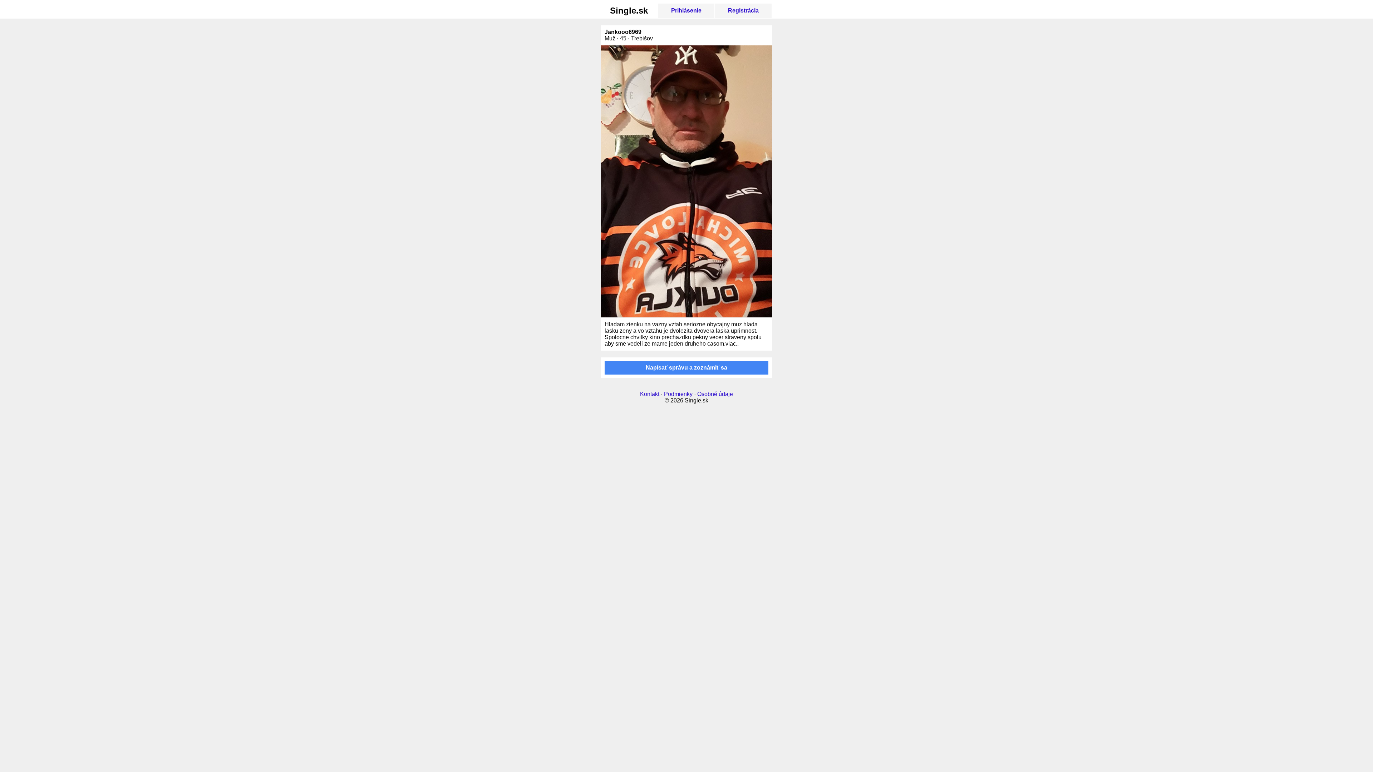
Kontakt (649, 394)
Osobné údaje (715, 394)
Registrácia (743, 11)
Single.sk (629, 10)
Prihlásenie (686, 11)
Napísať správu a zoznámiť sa (686, 368)
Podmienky (678, 394)
